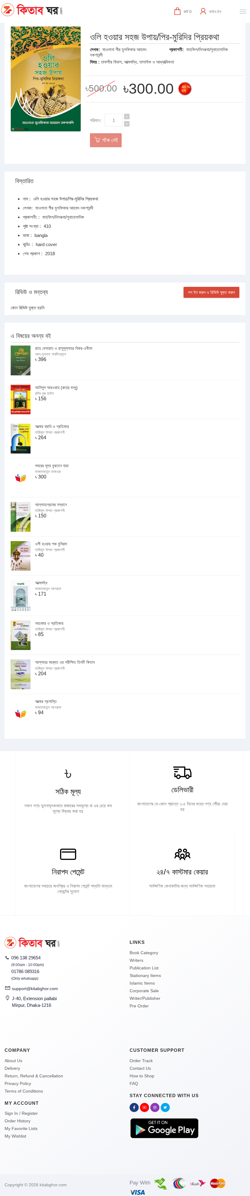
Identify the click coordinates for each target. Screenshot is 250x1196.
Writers (136, 960)
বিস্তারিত (24, 181)
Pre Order (139, 1005)
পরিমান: (95, 120)
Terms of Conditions (24, 1091)
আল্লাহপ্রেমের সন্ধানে (51, 504)
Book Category (144, 952)
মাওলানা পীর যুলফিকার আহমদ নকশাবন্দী (64, 207)
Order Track (141, 1060)
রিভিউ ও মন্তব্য (31, 292)
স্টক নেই (109, 140)
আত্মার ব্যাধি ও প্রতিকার (52, 426)
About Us (13, 1060)
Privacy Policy (18, 1083)
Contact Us (140, 1068)
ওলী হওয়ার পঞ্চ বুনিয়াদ (51, 543)
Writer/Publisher (145, 998)
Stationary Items (145, 975)
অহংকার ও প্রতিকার (49, 623)
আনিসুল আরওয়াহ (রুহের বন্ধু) (56, 387)
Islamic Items (142, 983)
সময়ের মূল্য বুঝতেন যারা (52, 465)
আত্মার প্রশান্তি (46, 701)
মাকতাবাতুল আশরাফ (48, 588)
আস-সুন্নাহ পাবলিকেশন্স (50, 354)
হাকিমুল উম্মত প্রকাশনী (50, 432)
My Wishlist (15, 1136)
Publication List (144, 967)
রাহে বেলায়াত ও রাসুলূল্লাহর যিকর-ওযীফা (63, 348)
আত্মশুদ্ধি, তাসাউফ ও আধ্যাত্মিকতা (149, 61)
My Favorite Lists (21, 1128)
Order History (17, 1120)
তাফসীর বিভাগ (111, 61)
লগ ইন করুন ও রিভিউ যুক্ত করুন (211, 292)
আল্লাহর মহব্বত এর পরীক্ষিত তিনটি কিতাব (65, 662)
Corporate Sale (144, 990)
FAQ (134, 1083)
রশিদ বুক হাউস (44, 393)
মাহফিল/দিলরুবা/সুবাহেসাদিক (207, 49)
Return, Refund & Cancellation (34, 1075)
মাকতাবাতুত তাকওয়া (48, 471)
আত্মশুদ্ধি (41, 582)
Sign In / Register (21, 1113)
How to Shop (142, 1075)
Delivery (12, 1068)
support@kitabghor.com (35, 988)
